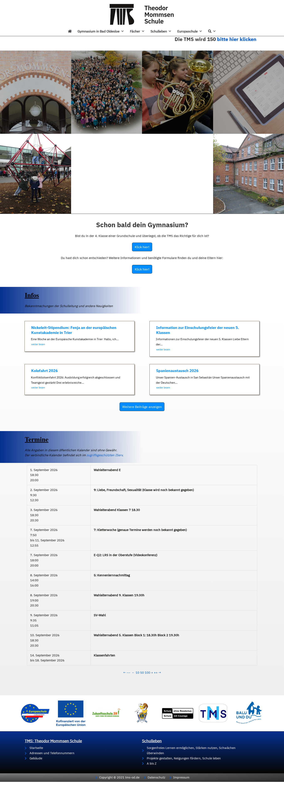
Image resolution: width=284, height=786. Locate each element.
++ (156, 672)
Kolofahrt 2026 (44, 370)
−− (128, 672)
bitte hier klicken (236, 39)
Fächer (135, 31)
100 (147, 672)
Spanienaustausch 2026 (177, 370)
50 (142, 672)
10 (137, 672)
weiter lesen (38, 344)
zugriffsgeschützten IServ (104, 455)
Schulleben (159, 31)
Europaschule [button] (187, 31)
